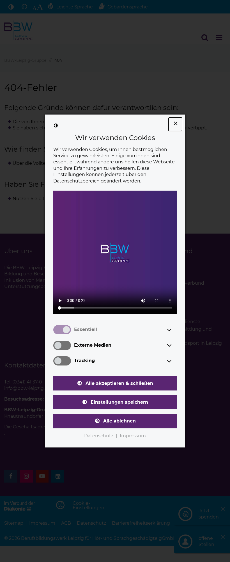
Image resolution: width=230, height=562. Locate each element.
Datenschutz (99, 435)
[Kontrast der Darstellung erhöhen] (56, 125)
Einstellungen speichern (119, 402)
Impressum (133, 435)
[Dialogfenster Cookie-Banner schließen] (175, 124)
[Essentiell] (174, 330)
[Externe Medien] (174, 345)
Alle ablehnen (119, 421)
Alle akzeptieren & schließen (119, 383)
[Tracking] (174, 361)
